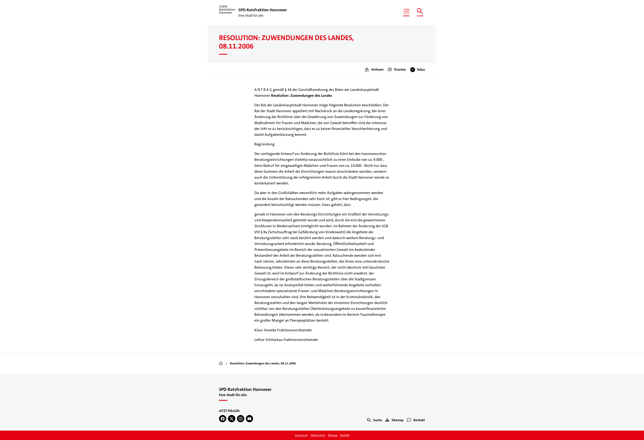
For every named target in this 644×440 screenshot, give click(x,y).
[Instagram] (240, 418)
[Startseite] (221, 364)
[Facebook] (222, 418)
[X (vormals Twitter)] (231, 418)
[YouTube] (249, 418)
